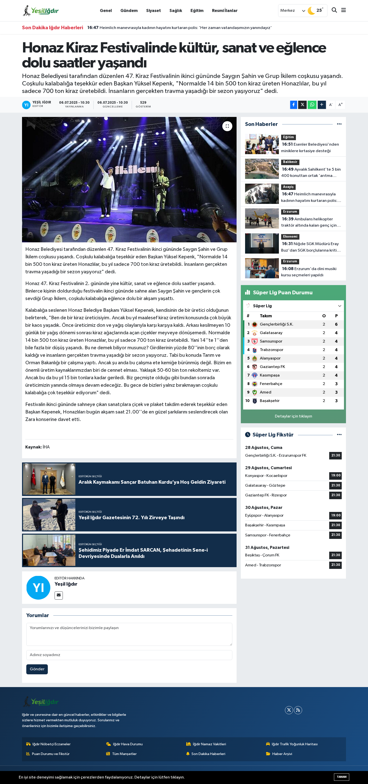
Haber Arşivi (282, 754)
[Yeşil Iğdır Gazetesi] (41, 10)
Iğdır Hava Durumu (128, 744)
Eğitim (197, 10)
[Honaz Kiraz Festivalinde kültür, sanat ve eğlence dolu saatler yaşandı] (129, 179)
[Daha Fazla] (322, 105)
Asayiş (288, 187)
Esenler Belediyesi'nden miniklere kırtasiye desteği (310, 147)
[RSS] (298, 710)
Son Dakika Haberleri (208, 754)
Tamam (341, 777)
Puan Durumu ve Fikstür (51, 754)
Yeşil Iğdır (66, 584)
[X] (289, 710)
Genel (106, 10)
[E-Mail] (59, 595)
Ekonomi (290, 236)
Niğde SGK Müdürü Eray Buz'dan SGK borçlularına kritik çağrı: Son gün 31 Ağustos (310, 248)
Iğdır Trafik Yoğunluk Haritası (295, 744)
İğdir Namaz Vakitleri (209, 744)
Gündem (129, 10)
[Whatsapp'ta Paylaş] (312, 105)
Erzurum (290, 211)
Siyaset (153, 10)
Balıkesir (290, 162)
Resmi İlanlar (225, 10)
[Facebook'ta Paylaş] (293, 105)
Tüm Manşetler (124, 754)
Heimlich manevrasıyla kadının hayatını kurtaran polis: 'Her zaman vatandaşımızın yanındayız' (179, 27)
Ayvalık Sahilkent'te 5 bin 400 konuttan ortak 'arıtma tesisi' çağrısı (311, 173)
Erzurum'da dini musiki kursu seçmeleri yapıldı (308, 272)
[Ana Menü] (341, 10)
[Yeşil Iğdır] (38, 587)
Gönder (37, 669)
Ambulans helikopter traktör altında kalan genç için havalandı (309, 223)
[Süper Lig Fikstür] (339, 435)
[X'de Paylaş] (302, 105)
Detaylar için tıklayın (293, 416)
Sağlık (175, 10)
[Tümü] (339, 124)
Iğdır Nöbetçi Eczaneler (52, 744)
